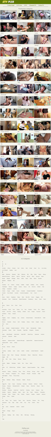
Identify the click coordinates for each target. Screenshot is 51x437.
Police (38, 371)
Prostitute (34, 373)
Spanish (9, 392)
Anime (22, 268)
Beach (40, 274)
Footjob (33, 311)
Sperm (19, 392)
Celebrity (32, 284)
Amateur (14, 268)
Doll (42, 297)
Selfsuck (35, 383)
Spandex (4, 392)
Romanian (18, 379)
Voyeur (13, 410)
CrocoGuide (25, 430)
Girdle (44, 317)
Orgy (38, 367)
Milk (3, 359)
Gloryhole (9, 321)
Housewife (19, 330)
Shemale (9, 386)
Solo (42, 390)
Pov (19, 373)
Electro (8, 305)
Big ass (13, 276)
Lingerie (41, 350)
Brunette (40, 278)
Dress (36, 299)
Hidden (39, 328)
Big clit (18, 276)
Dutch (45, 299)
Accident (4, 268)
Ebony (3, 305)
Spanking (14, 392)
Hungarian (31, 330)
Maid (8, 355)
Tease (20, 400)
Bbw (31, 274)
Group (42, 321)
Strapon (13, 394)
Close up (33, 286)
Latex (14, 350)
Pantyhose (15, 371)
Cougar (8, 290)
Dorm (9, 299)
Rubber (23, 379)
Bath (19, 274)
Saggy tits (4, 383)
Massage (17, 355)
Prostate (28, 373)
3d (5, 264)
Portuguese (14, 373)
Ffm (39, 309)
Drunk (40, 299)
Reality (3, 379)
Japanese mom (29, 340)
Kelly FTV (41, 5)
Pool (3, 373)
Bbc (28, 274)
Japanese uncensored (38, 340)
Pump (10, 375)
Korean (13, 346)
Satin (9, 383)
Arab (26, 268)
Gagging (3, 317)
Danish (8, 297)
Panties (9, 371)
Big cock (23, 276)
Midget (3, 357)
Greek (33, 321)
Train (29, 402)
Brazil (27, 278)
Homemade (4, 330)
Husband (37, 330)
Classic (25, 286)
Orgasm (24, 367)
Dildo (23, 297)
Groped (37, 321)
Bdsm (35, 274)
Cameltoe (4, 284)
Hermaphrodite (33, 328)
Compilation (9, 288)
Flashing (19, 311)
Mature (29, 355)
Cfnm (37, 284)
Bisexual (37, 276)
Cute (31, 292)
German (22, 317)
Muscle (24, 359)
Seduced (30, 383)
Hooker (10, 330)
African (9, 268)
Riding (13, 379)
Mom (10, 359)
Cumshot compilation (24, 292)
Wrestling (32, 414)
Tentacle (34, 400)
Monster (19, 359)
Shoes (27, 386)
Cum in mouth (10, 292)
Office (3, 367)
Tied (9, 402)
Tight (13, 402)
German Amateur (29, 317)
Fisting (14, 311)
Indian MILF (23, 334)
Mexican (40, 355)
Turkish (33, 402)
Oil (7, 367)
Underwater (12, 406)
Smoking (27, 390)
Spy (27, 392)
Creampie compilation (31, 290)
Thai (38, 400)
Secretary (25, 383)
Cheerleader (4, 286)
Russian (28, 379)
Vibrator (3, 410)
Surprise (27, 394)
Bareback (14, 274)
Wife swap (27, 414)
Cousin (18, 290)
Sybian (13, 396)
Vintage (8, 410)
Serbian (40, 383)
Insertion (42, 334)
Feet (25, 309)
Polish (42, 371)
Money (14, 359)
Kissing (3, 346)
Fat (22, 309)
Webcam (4, 414)
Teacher (15, 400)
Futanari (14, 313)
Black (42, 276)
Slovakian (4, 390)
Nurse (27, 363)
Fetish (35, 309)
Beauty (44, 274)
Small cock (16, 390)
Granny (28, 321)
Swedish (38, 394)
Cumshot (16, 292)
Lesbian (27, 350)
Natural (3, 363)
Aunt (15, 270)
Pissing (33, 371)
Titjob (17, 402)
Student (22, 394)
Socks (32, 390)
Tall (3, 400)
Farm (14, 309)
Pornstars (8, 373)
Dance (3, 297)
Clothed (38, 286)
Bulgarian (9, 280)
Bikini (33, 276)
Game (8, 317)
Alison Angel (11, 5)
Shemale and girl (16, 386)
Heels (27, 328)
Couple (13, 290)
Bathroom (23, 274)
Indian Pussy (30, 334)
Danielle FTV (33, 5)
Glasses (3, 321)
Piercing (28, 371)
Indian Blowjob (9, 334)
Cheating (42, 284)
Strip (18, 394)
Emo (12, 305)
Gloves (14, 321)
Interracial (10, 336)
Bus (14, 280)
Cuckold (3, 292)
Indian (3, 334)
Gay (18, 317)
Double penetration (22, 299)
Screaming (19, 383)
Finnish (3, 311)
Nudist (19, 363)
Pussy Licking (16, 375)
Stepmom (36, 392)
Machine (3, 355)
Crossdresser (39, 290)
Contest (3, 290)
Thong (42, 400)
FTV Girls (20, 5)
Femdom (30, 309)
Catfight (22, 284)
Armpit (30, 268)
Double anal (15, 299)
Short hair (33, 386)
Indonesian (37, 334)
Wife (22, 414)
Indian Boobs (16, 334)
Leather (22, 350)
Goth (19, 321)
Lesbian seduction (34, 350)
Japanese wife (5, 342)
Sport (24, 392)
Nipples (8, 363)
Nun (23, 363)
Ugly (3, 406)
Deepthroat (13, 297)
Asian (35, 268)
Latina (18, 350)
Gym (3, 323)
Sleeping (8, 388)
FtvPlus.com (9, 2)
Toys (25, 402)
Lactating (4, 350)
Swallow (33, 394)
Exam (20, 305)
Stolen (9, 394)
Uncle (7, 406)
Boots (18, 278)
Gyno (7, 323)
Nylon (31, 363)
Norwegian (14, 363)
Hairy (3, 328)
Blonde (3, 278)
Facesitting (4, 309)
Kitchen (8, 346)
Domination (4, 299)
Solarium (37, 390)
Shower (38, 386)
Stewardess (42, 392)
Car (8, 284)
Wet (13, 414)
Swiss (8, 396)
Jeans (11, 342)
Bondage (13, 278)
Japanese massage (20, 340)
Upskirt (22, 406)
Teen (24, 400)
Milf (7, 357)
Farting (18, 309)
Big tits (28, 276)
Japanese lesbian (11, 340)
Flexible (24, 311)
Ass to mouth (5, 270)
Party (20, 371)
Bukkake (4, 280)
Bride (31, 278)
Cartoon (12, 284)
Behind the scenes (6, 276)
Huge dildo (25, 330)
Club (43, 286)
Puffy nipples (4, 375)
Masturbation (23, 355)
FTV (26, 5)
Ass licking (44, 268)
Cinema (20, 286)
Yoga (3, 419)
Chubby (15, 286)
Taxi (10, 400)
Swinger (3, 396)
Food (29, 311)
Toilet (21, 402)
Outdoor (42, 367)
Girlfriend (4, 319)
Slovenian (10, 390)
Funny (9, 313)
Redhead (8, 379)
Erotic (16, 305)
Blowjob (8, 278)
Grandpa (23, 321)
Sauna (13, 383)
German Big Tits (38, 317)
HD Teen (23, 328)
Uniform (17, 406)
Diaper (18, 297)
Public (39, 373)
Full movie (4, 313)
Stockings (4, 394)
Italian (15, 336)
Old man (19, 367)
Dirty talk (27, 297)
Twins (38, 402)
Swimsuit (43, 394)
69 (2, 264)
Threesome (4, 402)
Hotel (14, 330)
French (43, 311)
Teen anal (28, 400)
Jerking (15, 342)
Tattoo (7, 400)
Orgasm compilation (31, 367)
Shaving (3, 386)
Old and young (12, 367)
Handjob (7, 328)
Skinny (3, 388)
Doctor (32, 297)
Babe (3, 274)
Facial (9, 309)
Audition (11, 270)
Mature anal (35, 355)
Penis (24, 371)
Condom (15, 288)
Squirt (31, 392)
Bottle (22, 278)
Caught (27, 284)
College (3, 288)
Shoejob (23, 386)
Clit (29, 286)
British (35, 278)
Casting (17, 284)
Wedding (9, 414)
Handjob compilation (15, 328)
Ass (39, 268)
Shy (42, 386)
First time (9, 311)
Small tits (22, 390)
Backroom (8, 274)
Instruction (4, 336)
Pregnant (23, 373)
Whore (17, 414)
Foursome (38, 311)
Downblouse (30, 299)
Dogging (37, 297)
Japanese (4, 340)
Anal (18, 268)
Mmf (7, 359)
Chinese (10, 286)
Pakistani (4, 371)
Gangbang (14, 317)
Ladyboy (9, 350)
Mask (12, 355)
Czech (35, 292)
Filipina (43, 309)
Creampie (23, 290)
